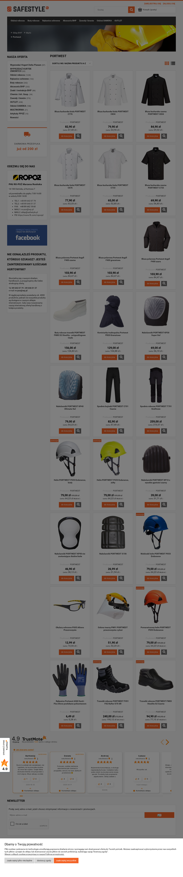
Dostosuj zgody (44, 860)
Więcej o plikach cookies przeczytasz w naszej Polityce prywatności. (34, 854)
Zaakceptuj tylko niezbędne (19, 860)
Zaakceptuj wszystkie (66, 860)
